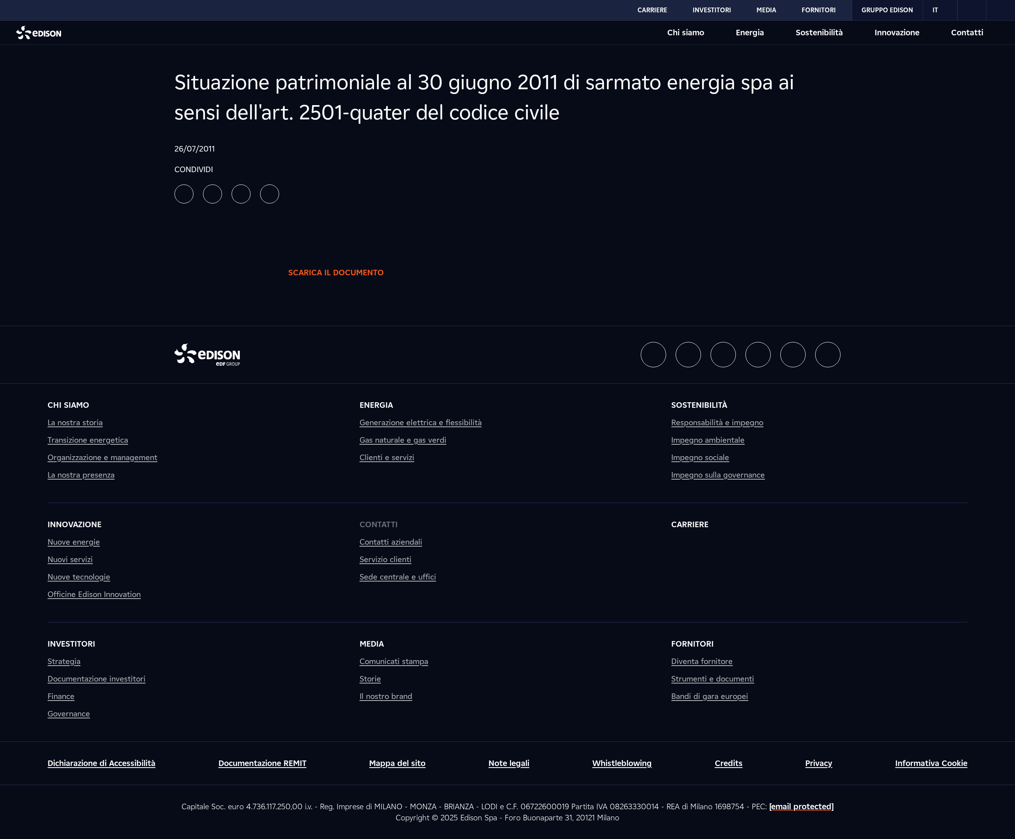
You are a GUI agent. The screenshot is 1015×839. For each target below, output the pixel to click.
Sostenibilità (819, 32)
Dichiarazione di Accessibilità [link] (101, 763)
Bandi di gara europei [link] (709, 696)
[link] (972, 10)
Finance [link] (61, 696)
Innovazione (897, 32)
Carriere (652, 10)
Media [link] (372, 644)
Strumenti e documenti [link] (712, 678)
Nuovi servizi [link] (70, 559)
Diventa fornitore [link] (702, 661)
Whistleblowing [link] (622, 763)
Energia (750, 32)
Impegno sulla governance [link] (718, 475)
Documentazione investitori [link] (97, 678)
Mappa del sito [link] (397, 763)
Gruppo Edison (887, 10)
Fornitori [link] (692, 644)
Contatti (967, 32)
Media (766, 10)
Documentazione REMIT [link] (262, 763)
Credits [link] (729, 763)
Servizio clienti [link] (386, 559)
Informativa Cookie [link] (931, 763)
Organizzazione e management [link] (102, 457)
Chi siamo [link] (68, 405)
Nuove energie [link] (74, 542)
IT (935, 10)
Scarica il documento (336, 272)
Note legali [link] (508, 763)
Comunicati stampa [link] (394, 661)
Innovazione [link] (75, 524)
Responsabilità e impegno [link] (717, 422)
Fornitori (819, 10)
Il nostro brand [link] (386, 696)
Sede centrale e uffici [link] (398, 577)
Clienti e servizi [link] (387, 457)
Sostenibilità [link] (699, 405)
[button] (183, 194)
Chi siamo (685, 32)
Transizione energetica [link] (88, 440)
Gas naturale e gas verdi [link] (403, 440)
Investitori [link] (71, 644)
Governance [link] (69, 713)
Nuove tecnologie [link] (79, 577)
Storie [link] (370, 678)
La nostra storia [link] (75, 422)
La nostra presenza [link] (81, 475)
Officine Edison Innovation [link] (94, 594)
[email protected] (801, 806)
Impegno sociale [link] (700, 457)
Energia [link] (376, 405)
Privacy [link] (818, 763)
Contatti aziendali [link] (391, 542)
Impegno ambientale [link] (708, 440)
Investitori (712, 10)
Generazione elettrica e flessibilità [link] (421, 422)
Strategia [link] (64, 661)
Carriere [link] (690, 524)
